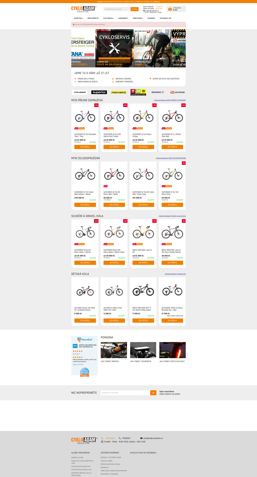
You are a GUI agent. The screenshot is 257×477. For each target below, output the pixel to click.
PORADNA (107, 337)
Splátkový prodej (77, 457)
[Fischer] (118, 92)
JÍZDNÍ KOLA (78, 18)
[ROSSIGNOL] (158, 92)
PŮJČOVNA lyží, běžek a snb (81, 470)
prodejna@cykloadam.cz (152, 11)
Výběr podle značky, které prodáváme (114, 471)
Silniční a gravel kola (87, 216)
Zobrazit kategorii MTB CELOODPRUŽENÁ (171, 158)
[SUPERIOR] (99, 92)
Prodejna (100, 2)
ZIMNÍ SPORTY (138, 18)
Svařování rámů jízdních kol (80, 466)
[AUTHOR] (177, 92)
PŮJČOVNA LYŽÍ (165, 18)
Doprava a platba (106, 461)
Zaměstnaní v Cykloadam (109, 474)
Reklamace (104, 467)
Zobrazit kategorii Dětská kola (175, 274)
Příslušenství (93, 18)
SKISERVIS (151, 18)
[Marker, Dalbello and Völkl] (138, 92)
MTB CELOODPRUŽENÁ (85, 158)
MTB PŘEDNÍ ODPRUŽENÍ (87, 100)
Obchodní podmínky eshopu (110, 464)
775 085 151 (156, 2)
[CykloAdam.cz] (83, 9)
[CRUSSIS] (79, 92)
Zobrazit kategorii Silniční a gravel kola (172, 216)
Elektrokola (108, 18)
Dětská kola (80, 274)
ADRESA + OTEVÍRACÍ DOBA (111, 457)
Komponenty (123, 18)
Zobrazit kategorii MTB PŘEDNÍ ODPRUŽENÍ (170, 100)
